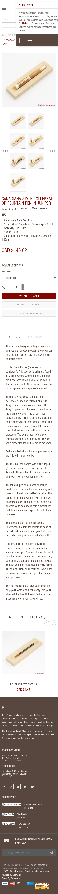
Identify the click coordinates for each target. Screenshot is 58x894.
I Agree (29, 40)
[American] (30, 883)
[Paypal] (21, 882)
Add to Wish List (30, 304)
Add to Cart (31, 295)
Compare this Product (31, 313)
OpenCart (16, 874)
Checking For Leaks (33, 804)
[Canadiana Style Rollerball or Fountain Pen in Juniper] (18, 120)
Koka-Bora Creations (22, 220)
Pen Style (6, 271)
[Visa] (5, 883)
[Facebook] (4, 786)
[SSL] (42, 885)
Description (12, 337)
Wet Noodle (22, 814)
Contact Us (23, 868)
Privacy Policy (30, 865)
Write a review (39, 208)
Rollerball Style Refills (23, 684)
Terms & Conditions (10, 868)
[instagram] (11, 786)
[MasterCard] (13, 883)
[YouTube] (32, 786)
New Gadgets (24, 823)
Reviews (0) (34, 337)
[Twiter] (25, 786)
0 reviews (23, 208)
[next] (52, 151)
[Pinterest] (18, 786)
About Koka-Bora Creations (12, 865)
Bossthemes (16, 878)
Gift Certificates (37, 868)
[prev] (5, 151)
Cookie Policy (43, 865)
